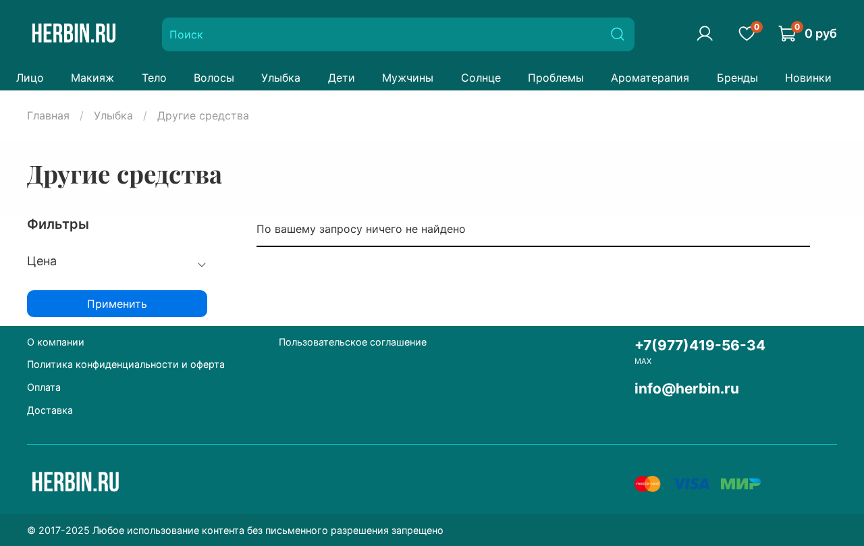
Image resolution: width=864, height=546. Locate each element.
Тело (154, 77)
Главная (48, 115)
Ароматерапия (650, 77)
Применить (117, 303)
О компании (55, 342)
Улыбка (280, 77)
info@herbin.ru (686, 388)
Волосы (214, 77)
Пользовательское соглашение (353, 342)
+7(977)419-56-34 (699, 345)
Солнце (481, 77)
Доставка (50, 410)
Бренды (737, 77)
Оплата (44, 387)
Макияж (92, 77)
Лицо (30, 77)
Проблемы (556, 77)
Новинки (808, 77)
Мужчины (407, 77)
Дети (341, 77)
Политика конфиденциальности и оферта (126, 364)
